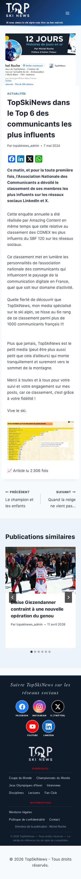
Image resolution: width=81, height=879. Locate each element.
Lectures (34, 792)
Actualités (16, 93)
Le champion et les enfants (19, 499)
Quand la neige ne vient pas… (62, 499)
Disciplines (16, 792)
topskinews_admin (26, 145)
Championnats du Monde (53, 778)
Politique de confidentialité (27, 819)
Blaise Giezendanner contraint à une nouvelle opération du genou (37, 609)
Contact (54, 819)
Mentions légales (20, 812)
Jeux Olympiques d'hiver (25, 785)
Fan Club (51, 792)
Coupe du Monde (20, 778)
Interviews (54, 785)
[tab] (31, 652)
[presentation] (40, 570)
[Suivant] (68, 597)
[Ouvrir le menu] (67, 13)
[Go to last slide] (12, 597)
